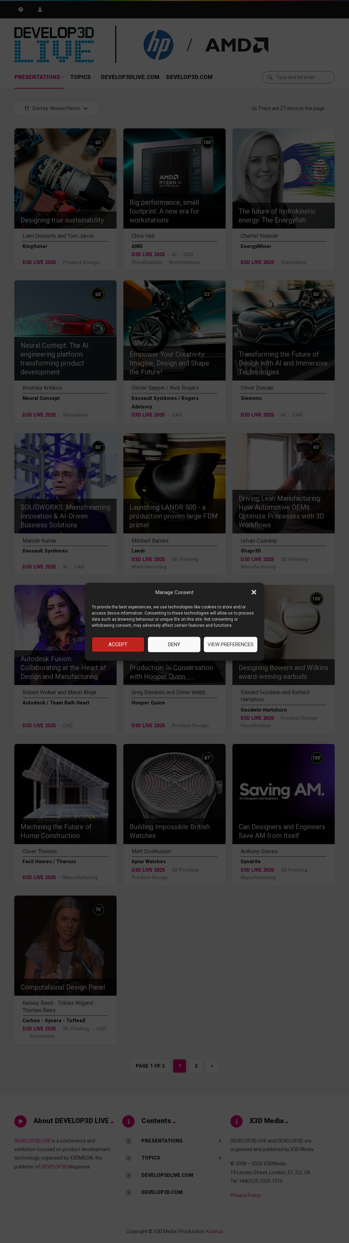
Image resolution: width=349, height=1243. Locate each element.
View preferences (231, 644)
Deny (174, 644)
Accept (117, 644)
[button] (254, 592)
